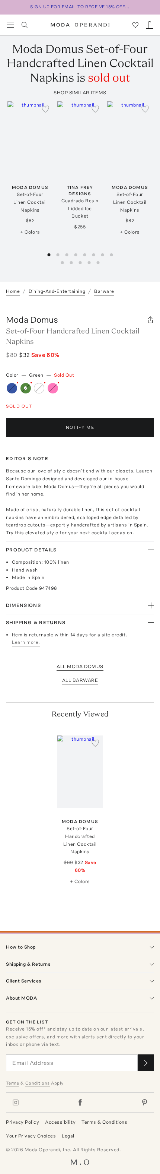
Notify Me (80, 427)
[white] (39, 388)
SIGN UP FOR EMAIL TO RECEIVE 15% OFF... (80, 6)
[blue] (12, 388)
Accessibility (60, 1122)
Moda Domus (32, 319)
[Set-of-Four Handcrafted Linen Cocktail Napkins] (80, 771)
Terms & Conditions (104, 1122)
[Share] (150, 319)
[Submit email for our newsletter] (146, 1062)
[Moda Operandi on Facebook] (80, 1102)
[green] (26, 388)
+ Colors (30, 232)
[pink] (53, 388)
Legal (68, 1136)
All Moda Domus (80, 666)
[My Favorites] (135, 25)
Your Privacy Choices (31, 1136)
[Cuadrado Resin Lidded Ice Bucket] (80, 137)
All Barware (80, 680)
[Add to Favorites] (45, 108)
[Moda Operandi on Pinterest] (144, 1102)
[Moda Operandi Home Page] (80, 25)
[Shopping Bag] (149, 24)
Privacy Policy (22, 1122)
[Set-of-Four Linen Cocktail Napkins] (30, 137)
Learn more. (26, 642)
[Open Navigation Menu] (10, 24)
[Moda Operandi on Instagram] (15, 1102)
